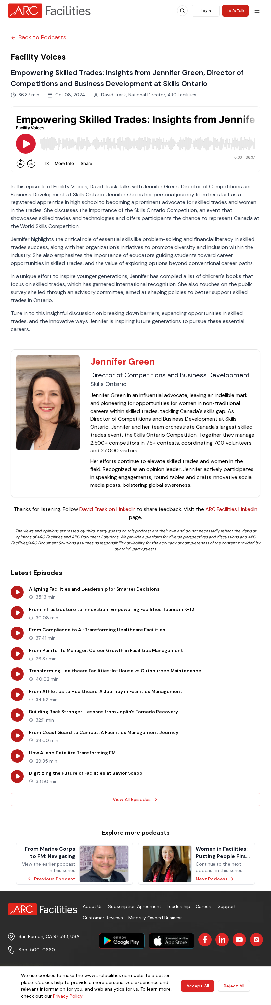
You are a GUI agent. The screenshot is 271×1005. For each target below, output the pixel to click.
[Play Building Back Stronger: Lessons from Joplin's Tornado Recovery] (17, 715)
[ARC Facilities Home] (49, 10)
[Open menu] (257, 11)
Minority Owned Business (155, 918)
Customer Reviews (103, 918)
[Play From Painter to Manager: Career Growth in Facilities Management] (17, 653)
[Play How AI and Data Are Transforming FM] (17, 756)
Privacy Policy (68, 996)
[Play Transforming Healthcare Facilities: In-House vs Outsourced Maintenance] (17, 674)
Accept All (197, 986)
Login (206, 10)
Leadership (178, 906)
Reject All (234, 986)
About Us (93, 906)
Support (227, 906)
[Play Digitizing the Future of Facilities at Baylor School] (17, 776)
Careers (204, 906)
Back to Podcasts (42, 37)
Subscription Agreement (134, 906)
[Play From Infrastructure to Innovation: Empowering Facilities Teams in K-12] (17, 612)
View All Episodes (132, 799)
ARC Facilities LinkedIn (231, 509)
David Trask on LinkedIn (107, 509)
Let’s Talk (235, 10)
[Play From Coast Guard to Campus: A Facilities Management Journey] (17, 735)
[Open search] (182, 10)
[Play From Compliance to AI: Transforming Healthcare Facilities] (17, 633)
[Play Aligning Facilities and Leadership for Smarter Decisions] (17, 592)
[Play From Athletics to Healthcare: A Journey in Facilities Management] (17, 694)
